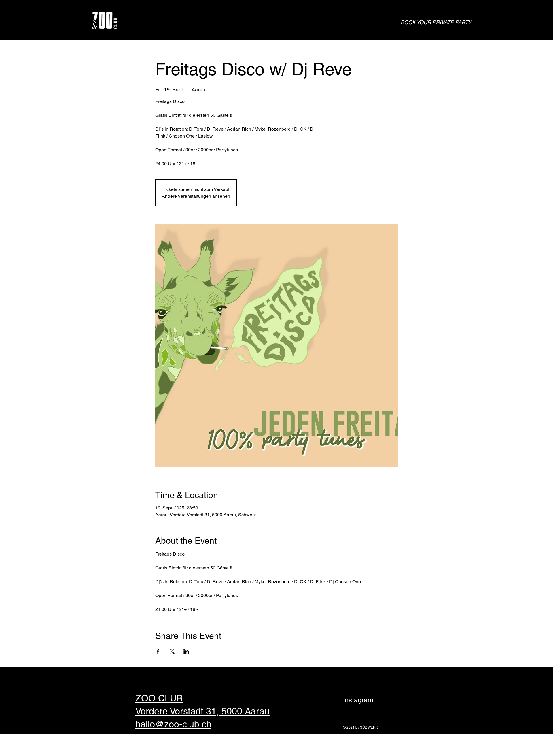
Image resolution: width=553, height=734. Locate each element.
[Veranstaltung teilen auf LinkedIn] (186, 651)
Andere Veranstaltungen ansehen (196, 196)
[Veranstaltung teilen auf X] (172, 651)
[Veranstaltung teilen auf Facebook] (158, 651)
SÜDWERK (369, 727)
